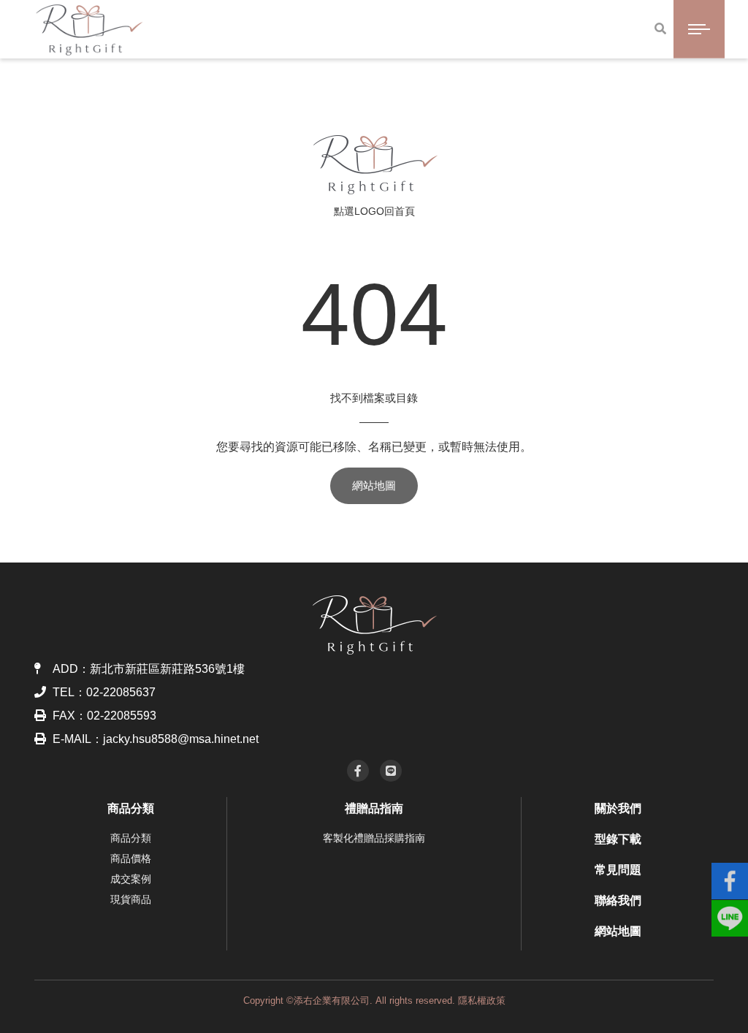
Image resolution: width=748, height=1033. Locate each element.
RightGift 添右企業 (374, 164)
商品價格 (130, 858)
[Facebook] (358, 771)
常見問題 (618, 870)
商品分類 (130, 808)
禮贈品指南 (374, 808)
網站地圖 (374, 485)
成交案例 (130, 879)
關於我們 (618, 808)
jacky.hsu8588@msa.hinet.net (181, 739)
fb (729, 874)
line (729, 911)
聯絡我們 (618, 900)
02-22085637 (121, 692)
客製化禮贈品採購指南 (374, 838)
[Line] (391, 771)
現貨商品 (130, 899)
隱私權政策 (481, 1000)
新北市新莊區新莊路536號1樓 (167, 669)
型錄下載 (618, 839)
